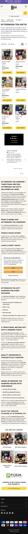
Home (2, 19)
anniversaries (6, 304)
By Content (19, 19)
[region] (14, 160)
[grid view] (22, 44)
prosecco (3, 421)
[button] (7, 69)
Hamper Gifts (10, 19)
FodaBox (4, 64)
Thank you (5, 309)
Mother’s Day (4, 210)
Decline (13, 271)
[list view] (25, 44)
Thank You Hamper (20, 61)
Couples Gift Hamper (21, 89)
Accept (13, 268)
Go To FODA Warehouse (14, 488)
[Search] (25, 13)
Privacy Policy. (13, 264)
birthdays (16, 302)
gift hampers (17, 392)
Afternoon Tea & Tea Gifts (7, 21)
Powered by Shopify (14, 531)
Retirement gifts (7, 312)
